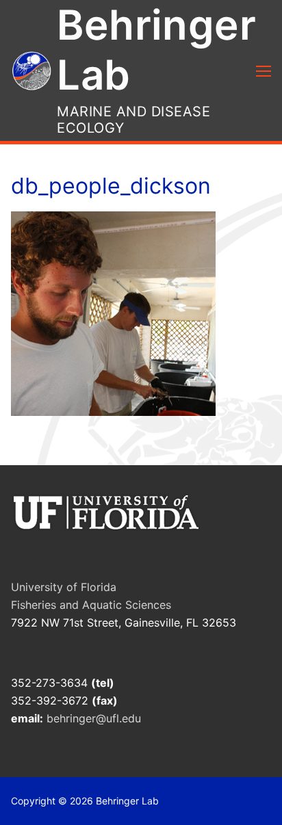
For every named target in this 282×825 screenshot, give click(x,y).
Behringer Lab (156, 49)
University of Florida (63, 587)
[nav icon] (263, 70)
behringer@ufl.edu (95, 718)
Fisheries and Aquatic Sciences (91, 605)
